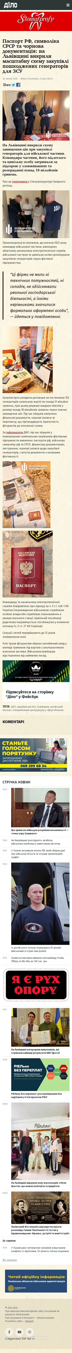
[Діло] (11, 5)
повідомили (20, 181)
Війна (23, 78)
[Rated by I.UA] (39, 1338)
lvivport (29, 1321)
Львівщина (43, 706)
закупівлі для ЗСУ (26, 706)
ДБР (13, 706)
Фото (50, 78)
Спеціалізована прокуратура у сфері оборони (38, 710)
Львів (43, 78)
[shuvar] (36, 681)
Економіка (33, 78)
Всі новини (10, 1260)
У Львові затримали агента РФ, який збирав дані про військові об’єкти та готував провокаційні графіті (38, 854)
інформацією (14, 432)
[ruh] (36, 1001)
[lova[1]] (36, 1291)
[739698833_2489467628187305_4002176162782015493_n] (36, 30)
